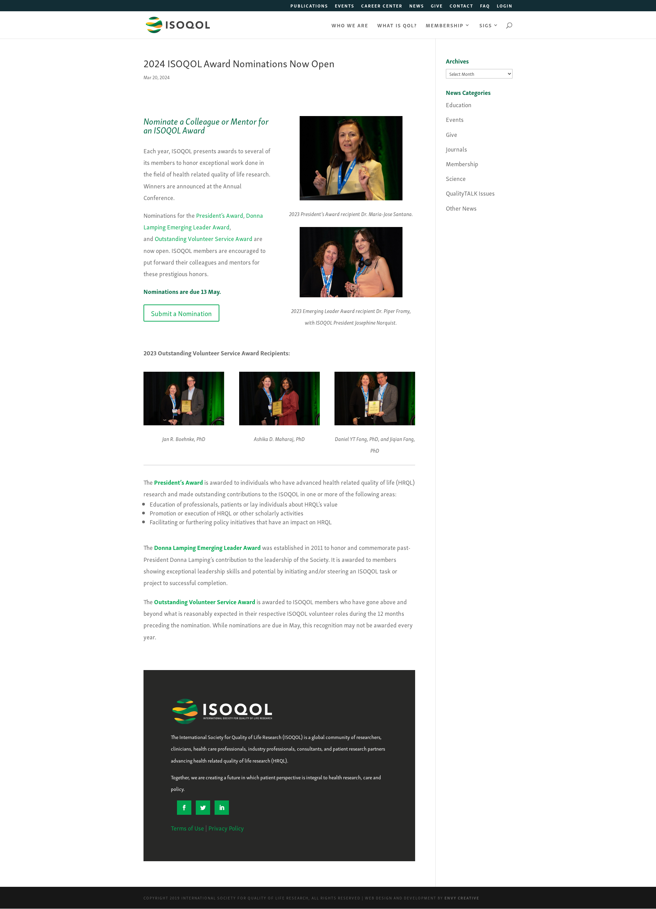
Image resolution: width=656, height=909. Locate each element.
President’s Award (219, 215)
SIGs (485, 26)
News (416, 6)
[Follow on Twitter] (203, 807)
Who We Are (349, 26)
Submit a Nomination (181, 313)
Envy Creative (462, 898)
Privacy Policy (226, 828)
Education (459, 104)
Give (437, 6)
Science (456, 178)
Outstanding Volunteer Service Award (203, 238)
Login (504, 6)
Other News (461, 208)
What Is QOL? (397, 26)
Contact (461, 6)
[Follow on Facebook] (184, 807)
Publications (309, 6)
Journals (456, 149)
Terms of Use (187, 828)
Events (344, 6)
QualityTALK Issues (470, 193)
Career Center (381, 6)
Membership (445, 26)
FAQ (485, 6)
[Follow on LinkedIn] (222, 807)
